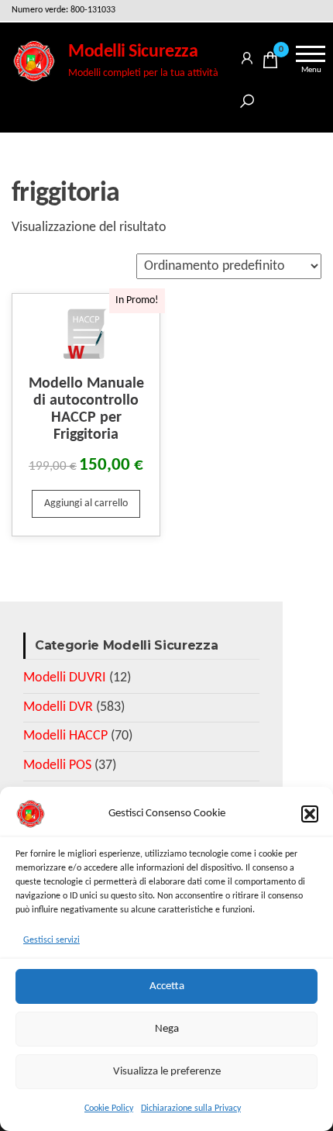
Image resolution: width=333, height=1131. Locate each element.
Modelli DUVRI (64, 678)
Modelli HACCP (65, 736)
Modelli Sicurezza (132, 52)
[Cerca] (247, 99)
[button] (310, 814)
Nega (167, 1029)
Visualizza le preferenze (167, 1072)
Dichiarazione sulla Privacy (191, 1108)
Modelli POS (57, 765)
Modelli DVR (58, 707)
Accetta (166, 986)
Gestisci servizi (51, 940)
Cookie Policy (108, 1108)
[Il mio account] (247, 55)
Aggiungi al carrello (86, 503)
